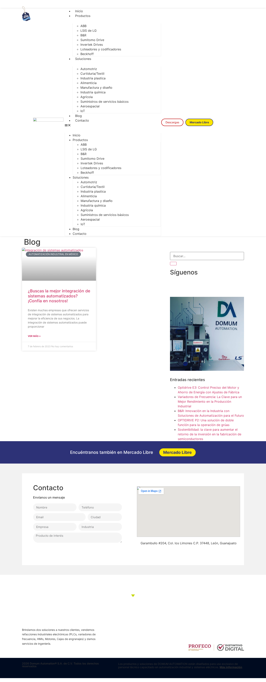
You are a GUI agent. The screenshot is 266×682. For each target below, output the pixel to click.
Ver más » (34, 336)
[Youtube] (222, 4)
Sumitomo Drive (92, 40)
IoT (82, 111)
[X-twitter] (230, 4)
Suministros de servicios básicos (104, 101)
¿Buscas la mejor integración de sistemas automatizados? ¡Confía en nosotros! (59, 295)
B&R (83, 35)
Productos (82, 16)
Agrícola (86, 97)
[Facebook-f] (196, 4)
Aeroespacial (90, 106)
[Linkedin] (239, 4)
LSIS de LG (88, 30)
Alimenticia (88, 83)
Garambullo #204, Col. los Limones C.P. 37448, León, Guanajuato (189, 543)
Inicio (79, 11)
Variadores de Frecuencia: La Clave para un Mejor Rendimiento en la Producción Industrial (210, 401)
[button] (113, 125)
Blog (78, 116)
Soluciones (83, 59)
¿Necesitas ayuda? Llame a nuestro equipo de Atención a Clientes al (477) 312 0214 (133, 583)
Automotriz (88, 69)
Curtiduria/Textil (92, 73)
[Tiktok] (213, 4)
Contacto (82, 120)
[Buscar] (173, 263)
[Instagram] (204, 4)
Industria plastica (93, 78)
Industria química (93, 92)
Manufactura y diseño (96, 87)
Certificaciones (116, 642)
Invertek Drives (91, 44)
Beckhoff (87, 54)
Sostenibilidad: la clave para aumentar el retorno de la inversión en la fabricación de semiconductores (209, 434)
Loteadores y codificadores (100, 49)
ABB (83, 26)
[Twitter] (196, 550)
